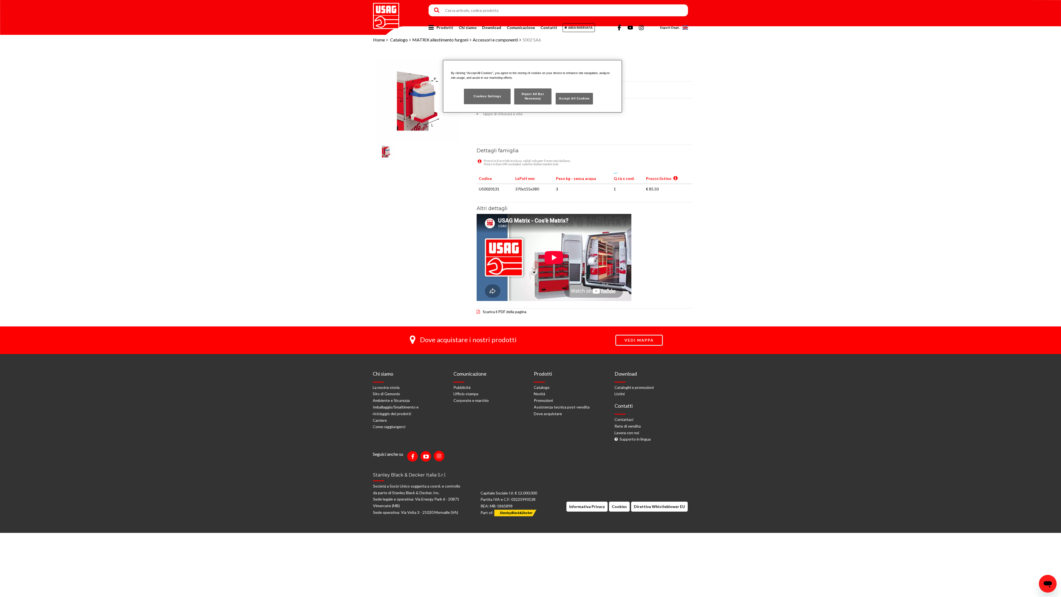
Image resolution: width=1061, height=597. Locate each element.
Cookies (619, 506)
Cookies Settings (487, 96)
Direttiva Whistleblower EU (659, 506)
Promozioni (543, 400)
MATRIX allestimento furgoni (440, 39)
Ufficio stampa (465, 393)
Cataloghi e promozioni (634, 387)
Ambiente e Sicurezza (391, 400)
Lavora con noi (626, 432)
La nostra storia (386, 387)
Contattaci (623, 419)
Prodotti (445, 27)
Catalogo (399, 39)
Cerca (436, 10)
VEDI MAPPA (639, 340)
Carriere (380, 420)
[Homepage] (386, 14)
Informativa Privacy (587, 506)
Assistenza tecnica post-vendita (562, 407)
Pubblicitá (462, 387)
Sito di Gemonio (386, 393)
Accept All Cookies (574, 98)
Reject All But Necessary (533, 96)
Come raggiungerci (389, 426)
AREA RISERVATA (580, 27)
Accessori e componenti (495, 39)
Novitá (539, 393)
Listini (619, 393)
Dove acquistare (548, 413)
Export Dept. (670, 27)
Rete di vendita (627, 426)
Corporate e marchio (471, 400)
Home (379, 39)
